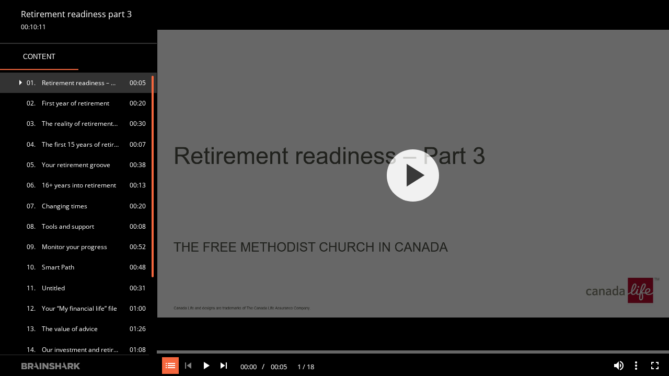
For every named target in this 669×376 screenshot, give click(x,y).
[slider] (413, 351)
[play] (413, 175)
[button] (78, 83)
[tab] (39, 57)
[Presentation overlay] (413, 175)
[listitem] (78, 83)
